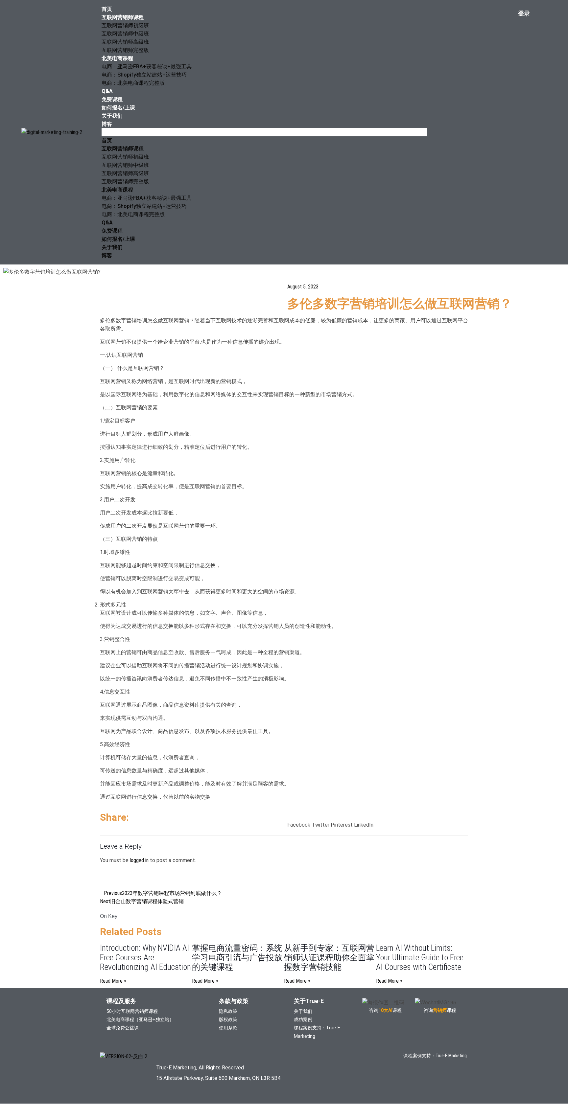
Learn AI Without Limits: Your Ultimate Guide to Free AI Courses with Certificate (419, 957)
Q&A (107, 91)
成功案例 (303, 1019)
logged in (139, 860)
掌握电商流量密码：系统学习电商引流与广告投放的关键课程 (237, 957)
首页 (107, 9)
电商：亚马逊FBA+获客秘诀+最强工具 (147, 66)
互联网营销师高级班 (125, 42)
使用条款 (228, 1027)
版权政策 (228, 1019)
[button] (264, 132)
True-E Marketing (451, 1055)
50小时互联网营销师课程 (132, 1011)
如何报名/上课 (118, 107)
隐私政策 (228, 1011)
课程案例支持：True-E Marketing (317, 1032)
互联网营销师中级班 (125, 34)
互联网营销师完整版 (125, 50)
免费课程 (112, 99)
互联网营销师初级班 (125, 25)
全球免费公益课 (122, 1027)
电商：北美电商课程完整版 (133, 83)
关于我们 (112, 116)
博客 (107, 124)
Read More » (113, 981)
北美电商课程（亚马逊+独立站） (140, 1019)
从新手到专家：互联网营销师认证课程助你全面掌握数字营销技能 (329, 957)
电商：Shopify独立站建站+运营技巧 (144, 75)
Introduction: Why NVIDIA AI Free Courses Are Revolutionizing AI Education (145, 957)
